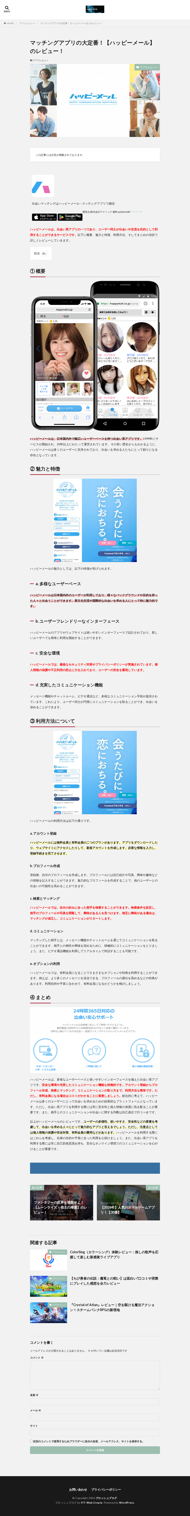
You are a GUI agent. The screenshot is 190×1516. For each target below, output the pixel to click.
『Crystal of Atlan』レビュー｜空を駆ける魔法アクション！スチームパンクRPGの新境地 (112, 1307)
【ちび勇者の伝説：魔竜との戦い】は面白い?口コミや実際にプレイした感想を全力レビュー (114, 1280)
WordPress (126, 1502)
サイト (34, 1425)
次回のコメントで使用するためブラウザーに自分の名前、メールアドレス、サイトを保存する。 (89, 1441)
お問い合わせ (78, 1489)
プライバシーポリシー (106, 1489)
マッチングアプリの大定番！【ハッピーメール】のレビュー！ (71, 23)
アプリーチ (136, 211)
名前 (34, 1395)
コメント (37, 1357)
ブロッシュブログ (106, 1498)
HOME (10, 23)
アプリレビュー (27, 23)
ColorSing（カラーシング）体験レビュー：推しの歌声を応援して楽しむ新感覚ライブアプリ (114, 1254)
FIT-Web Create (91, 1502)
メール (35, 1410)
